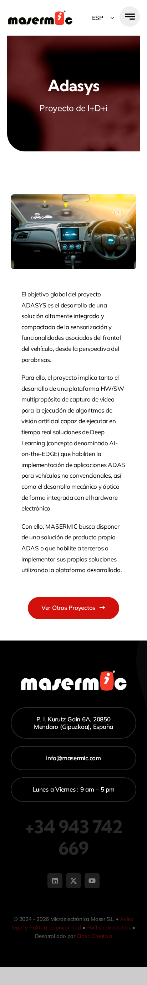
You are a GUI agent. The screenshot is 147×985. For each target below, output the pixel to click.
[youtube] (92, 880)
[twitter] (73, 880)
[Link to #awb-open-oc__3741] (130, 16)
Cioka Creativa (94, 936)
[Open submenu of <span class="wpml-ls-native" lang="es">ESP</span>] (112, 17)
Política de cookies (108, 927)
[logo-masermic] (40, 13)
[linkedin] (54, 880)
